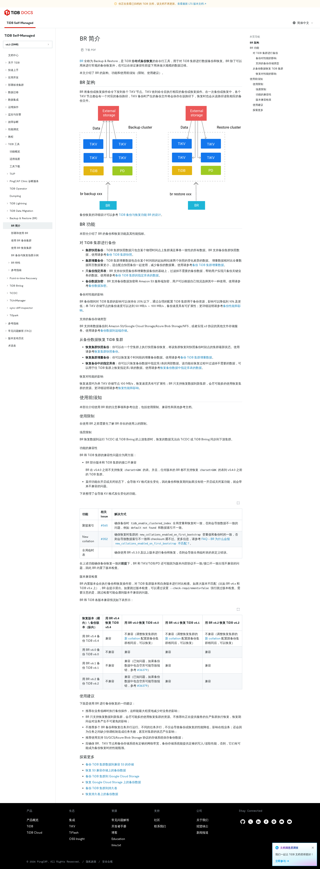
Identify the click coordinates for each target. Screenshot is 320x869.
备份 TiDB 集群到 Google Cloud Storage (112, 776)
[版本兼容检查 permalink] (100, 576)
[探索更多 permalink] (97, 757)
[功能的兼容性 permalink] (100, 448)
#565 (104, 525)
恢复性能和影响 (128, 388)
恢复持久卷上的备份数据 (102, 794)
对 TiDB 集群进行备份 (265, 52)
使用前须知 (256, 78)
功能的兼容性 (263, 94)
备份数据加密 (97, 286)
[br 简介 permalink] (103, 38)
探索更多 (258, 110)
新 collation (132, 638)
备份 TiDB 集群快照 (119, 254)
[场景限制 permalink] (94, 432)
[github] (243, 821)
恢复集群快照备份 (106, 351)
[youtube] (289, 821)
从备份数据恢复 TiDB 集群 (268, 68)
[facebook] (266, 821)
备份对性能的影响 (266, 58)
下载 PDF (90, 49)
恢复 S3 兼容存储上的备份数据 (106, 770)
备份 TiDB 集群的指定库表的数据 (137, 275)
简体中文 (303, 23)
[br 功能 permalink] (98, 224)
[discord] (282, 821)
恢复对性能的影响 (266, 73)
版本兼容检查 (263, 99)
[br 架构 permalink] (98, 82)
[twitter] (250, 821)
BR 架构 (254, 42)
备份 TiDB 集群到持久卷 (101, 788)
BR (81, 61)
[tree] (27, 200)
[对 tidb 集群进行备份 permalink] (118, 243)
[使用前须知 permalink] (105, 397)
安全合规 (107, 861)
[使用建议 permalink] (97, 696)
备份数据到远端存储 (113, 330)
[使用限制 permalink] (97, 416)
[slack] (274, 821)
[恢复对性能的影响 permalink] (106, 376)
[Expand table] (238, 503)
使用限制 (258, 84)
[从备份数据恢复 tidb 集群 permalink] (126, 339)
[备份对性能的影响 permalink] (106, 294)
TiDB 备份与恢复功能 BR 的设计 (140, 215)
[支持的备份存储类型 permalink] (109, 319)
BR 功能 (254, 47)
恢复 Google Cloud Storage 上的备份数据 (113, 782)
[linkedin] (258, 821)
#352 (104, 539)
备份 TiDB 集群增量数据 (208, 265)
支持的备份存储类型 (267, 63)
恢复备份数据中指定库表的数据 (181, 368)
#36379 (142, 670)
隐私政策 (91, 861)
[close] (312, 847)
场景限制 (261, 89)
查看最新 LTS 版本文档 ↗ (191, 3)
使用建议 (258, 104)
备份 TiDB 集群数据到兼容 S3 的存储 (110, 764)
